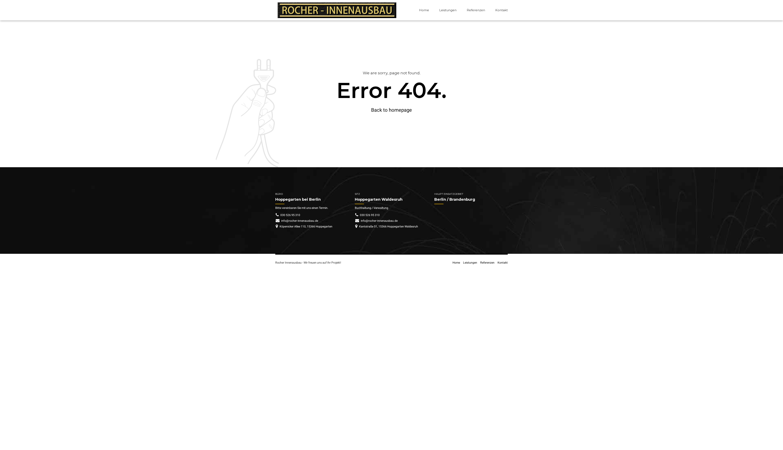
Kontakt (501, 10)
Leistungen (448, 10)
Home (424, 10)
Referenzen (476, 10)
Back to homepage (391, 110)
